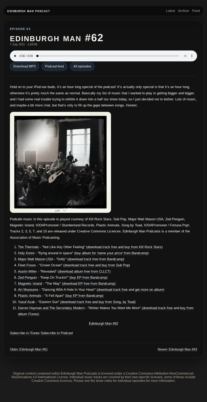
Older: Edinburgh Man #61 (29, 349)
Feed (196, 11)
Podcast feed (54, 66)
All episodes (82, 66)
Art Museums (28, 290)
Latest (170, 11)
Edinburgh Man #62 (103, 323)
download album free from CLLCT (84, 271)
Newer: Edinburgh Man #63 (177, 349)
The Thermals (28, 247)
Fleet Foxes (27, 265)
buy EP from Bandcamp (88, 277)
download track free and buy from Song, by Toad (97, 302)
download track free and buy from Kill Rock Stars (124, 247)
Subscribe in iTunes (25, 333)
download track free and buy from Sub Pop (96, 265)
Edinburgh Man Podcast (28, 11)
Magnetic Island (30, 283)
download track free (113, 290)
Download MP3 (24, 66)
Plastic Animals (29, 296)
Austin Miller (27, 271)
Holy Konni (26, 253)
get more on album (149, 290)
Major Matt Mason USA (35, 259)
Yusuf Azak (26, 302)
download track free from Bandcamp (96, 259)
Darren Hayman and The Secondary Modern (51, 308)
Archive (183, 11)
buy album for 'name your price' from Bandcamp (111, 253)
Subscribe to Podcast (57, 333)
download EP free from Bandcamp (88, 283)
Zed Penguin (27, 277)
